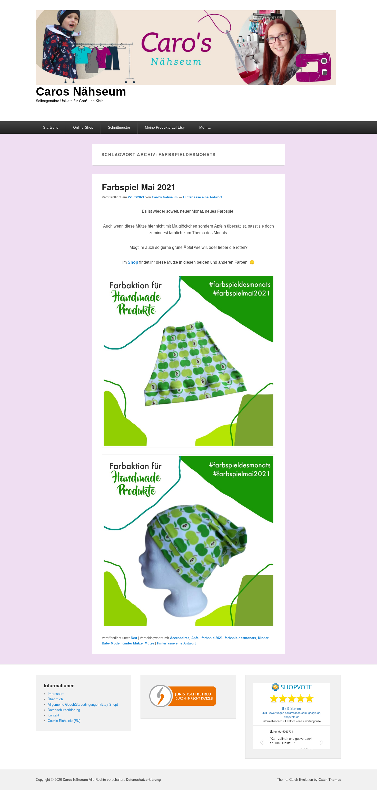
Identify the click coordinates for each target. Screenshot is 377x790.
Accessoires (179, 638)
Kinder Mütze (132, 643)
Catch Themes (330, 780)
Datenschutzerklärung (64, 710)
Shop (133, 262)
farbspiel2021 (212, 638)
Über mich (55, 699)
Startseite (50, 127)
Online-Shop (83, 127)
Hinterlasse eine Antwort (202, 197)
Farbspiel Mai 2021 (139, 187)
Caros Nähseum (81, 91)
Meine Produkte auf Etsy (165, 127)
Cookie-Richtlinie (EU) (64, 721)
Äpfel (195, 638)
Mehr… (205, 127)
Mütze (149, 643)
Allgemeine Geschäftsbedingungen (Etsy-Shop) (83, 704)
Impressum (56, 694)
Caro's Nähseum (165, 197)
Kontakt (53, 715)
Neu (134, 638)
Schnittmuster (119, 127)
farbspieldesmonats (240, 638)
